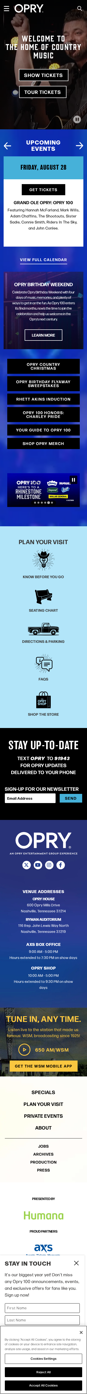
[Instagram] (49, 865)
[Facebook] (60, 865)
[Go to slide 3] (42, 503)
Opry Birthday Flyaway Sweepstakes (43, 383)
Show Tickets (43, 74)
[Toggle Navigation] (9, 8)
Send (71, 798)
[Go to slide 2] (38, 503)
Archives (43, 1154)
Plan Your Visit (43, 1103)
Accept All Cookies (43, 1385)
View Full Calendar (43, 259)
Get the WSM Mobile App (43, 1066)
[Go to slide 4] (45, 503)
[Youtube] (38, 865)
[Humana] (43, 1215)
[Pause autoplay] (77, 145)
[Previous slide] (7, 146)
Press (43, 1170)
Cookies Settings (44, 1358)
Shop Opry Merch (43, 443)
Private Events (43, 1115)
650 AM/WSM (52, 1049)
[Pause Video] (77, 119)
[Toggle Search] (79, 8)
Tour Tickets (42, 91)
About (43, 1127)
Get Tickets (43, 189)
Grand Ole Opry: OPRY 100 (43, 202)
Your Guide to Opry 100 (43, 430)
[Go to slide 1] (35, 503)
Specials (43, 1092)
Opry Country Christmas (43, 366)
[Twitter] (26, 865)
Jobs (43, 1146)
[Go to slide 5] (48, 502)
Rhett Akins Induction (43, 399)
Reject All (43, 1372)
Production (43, 1162)
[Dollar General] (43, 490)
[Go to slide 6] (52, 503)
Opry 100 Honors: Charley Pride (43, 414)
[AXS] (43, 1250)
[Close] (81, 1332)
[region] (43, 1360)
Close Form (76, 1263)
